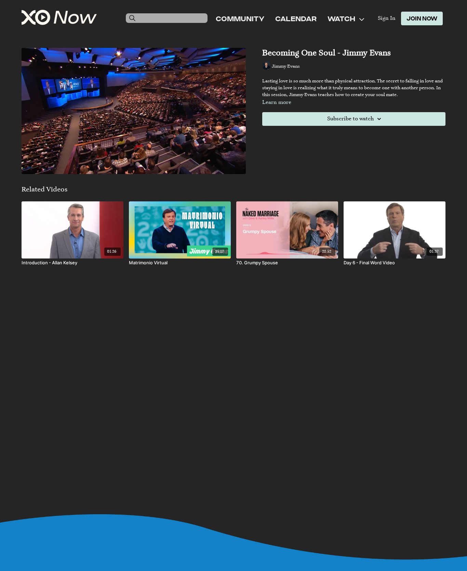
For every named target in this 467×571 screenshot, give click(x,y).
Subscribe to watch (350, 119)
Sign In (387, 18)
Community (240, 18)
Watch (342, 18)
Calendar (296, 18)
